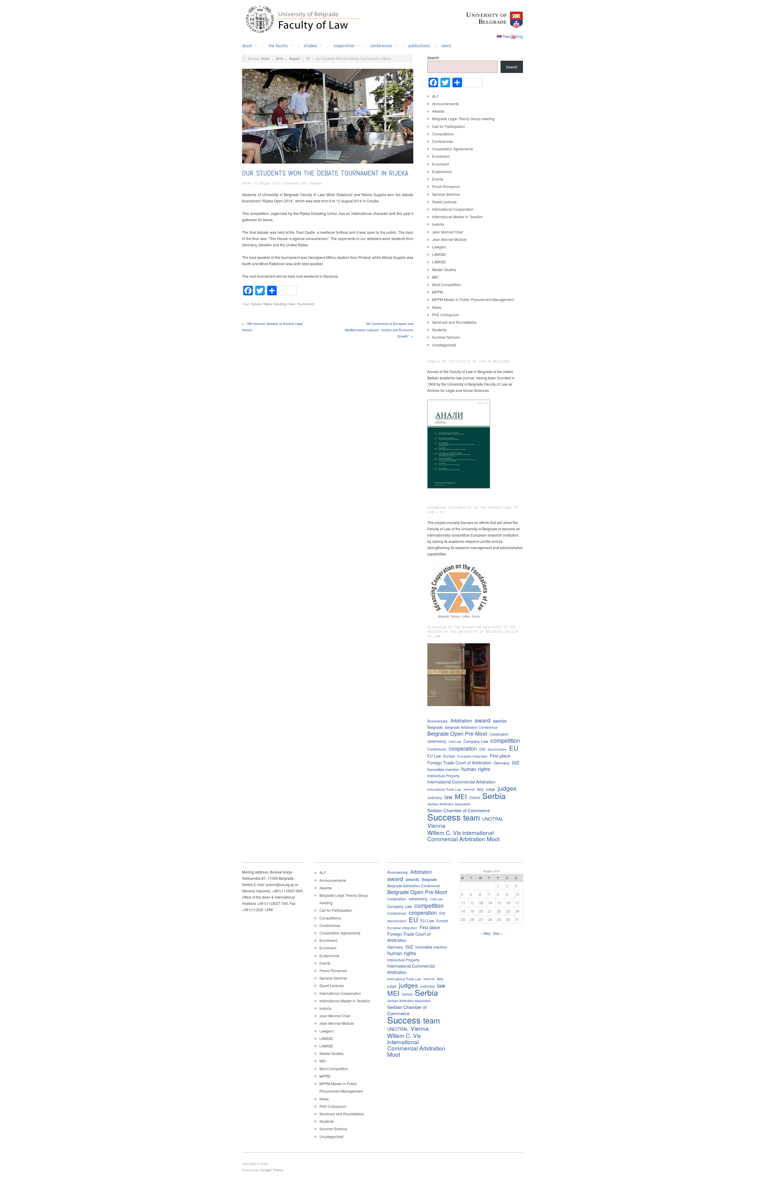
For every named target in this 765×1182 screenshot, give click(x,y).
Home (265, 58)
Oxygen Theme (271, 1169)
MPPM (437, 291)
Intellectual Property (443, 775)
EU (513, 748)
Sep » (498, 933)
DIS (482, 749)
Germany (502, 763)
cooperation (463, 748)
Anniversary (437, 721)
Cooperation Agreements (452, 148)
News (446, 45)
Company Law (475, 741)
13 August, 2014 (267, 183)
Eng (519, 36)
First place (500, 755)
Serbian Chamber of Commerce (458, 810)
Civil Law (455, 741)
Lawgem (439, 246)
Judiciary (434, 797)
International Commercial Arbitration (461, 782)
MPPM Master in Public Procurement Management (473, 299)
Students (315, 183)
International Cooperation (453, 209)
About (247, 45)
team (471, 817)
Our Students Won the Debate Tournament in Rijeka (325, 173)
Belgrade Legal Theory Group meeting (463, 118)
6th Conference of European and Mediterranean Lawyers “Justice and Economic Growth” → (379, 329)
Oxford (474, 797)
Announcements (445, 103)
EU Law (434, 756)
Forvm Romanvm (446, 186)
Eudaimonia (442, 171)
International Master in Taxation (457, 216)
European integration (472, 756)
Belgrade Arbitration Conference (471, 727)
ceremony (436, 741)
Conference (436, 749)
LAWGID (439, 254)
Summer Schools (446, 337)
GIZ (515, 762)
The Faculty (278, 45)
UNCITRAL (492, 819)
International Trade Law (444, 789)
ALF (435, 96)
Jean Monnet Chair (447, 231)
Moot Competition (446, 284)
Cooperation (343, 45)
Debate (256, 303)
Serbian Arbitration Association (449, 804)
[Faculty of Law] (302, 18)
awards (500, 721)
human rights (475, 769)
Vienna (436, 825)
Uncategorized (444, 344)
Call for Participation (448, 126)
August (294, 58)
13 (307, 58)
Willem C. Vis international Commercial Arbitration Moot (463, 835)
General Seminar (446, 194)
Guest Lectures (444, 201)
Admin (246, 183)
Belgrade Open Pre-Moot (457, 733)
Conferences (381, 45)
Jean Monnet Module (449, 239)
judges (507, 788)
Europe (449, 755)
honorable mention (443, 769)
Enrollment (441, 156)
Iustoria (438, 224)
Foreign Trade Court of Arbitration (459, 763)
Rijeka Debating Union (279, 303)
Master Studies (444, 269)
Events (437, 178)
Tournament (305, 303)
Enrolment (440, 164)
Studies (310, 45)
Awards (438, 111)
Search (433, 57)
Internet (469, 789)
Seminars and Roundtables (454, 322)
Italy (480, 789)
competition (505, 740)
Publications (419, 45)
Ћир (506, 36)
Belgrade (435, 727)
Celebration (499, 734)
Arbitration (461, 720)
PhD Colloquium (445, 314)
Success (444, 817)
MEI (435, 277)
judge (490, 789)
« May (485, 933)
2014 (279, 58)
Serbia (494, 795)
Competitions (443, 133)
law (448, 797)
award (482, 720)
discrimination (497, 749)
